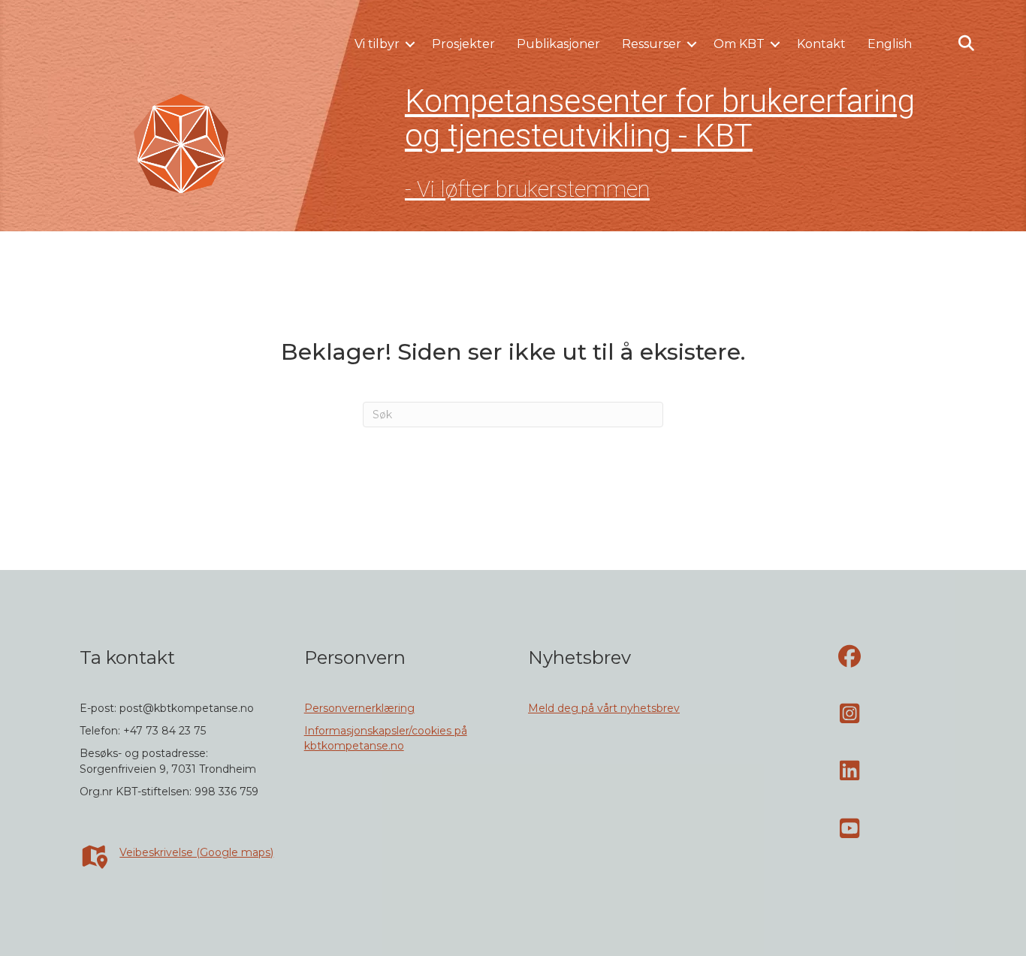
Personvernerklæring (359, 708)
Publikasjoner (558, 44)
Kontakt (821, 44)
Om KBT (739, 44)
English (890, 44)
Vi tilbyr (377, 44)
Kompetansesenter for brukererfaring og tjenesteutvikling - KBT (660, 118)
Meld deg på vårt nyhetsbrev (604, 708)
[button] (410, 44)
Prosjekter (463, 44)
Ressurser (651, 44)
